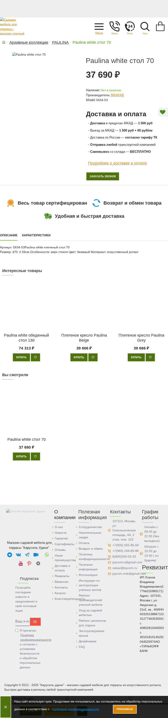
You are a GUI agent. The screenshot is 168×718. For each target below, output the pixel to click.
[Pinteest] (29, 563)
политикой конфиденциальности (75, 709)
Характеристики (36, 235)
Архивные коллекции (28, 42)
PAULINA (60, 42)
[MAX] (9, 554)
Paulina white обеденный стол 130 (26, 337)
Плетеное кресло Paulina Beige (84, 337)
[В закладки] (35, 357)
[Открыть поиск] (145, 26)
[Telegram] (27, 554)
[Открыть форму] (129, 26)
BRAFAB (117, 95)
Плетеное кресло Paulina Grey (141, 337)
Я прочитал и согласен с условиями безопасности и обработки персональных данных (30, 649)
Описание (9, 235)
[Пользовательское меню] (114, 26)
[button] (99, 26)
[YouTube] (20, 563)
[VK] (18, 554)
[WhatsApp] (47, 554)
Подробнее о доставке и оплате (117, 163)
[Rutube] (36, 554)
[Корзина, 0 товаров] (160, 26)
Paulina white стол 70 (26, 439)
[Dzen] (38, 563)
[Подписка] (35, 621)
